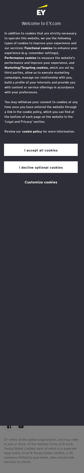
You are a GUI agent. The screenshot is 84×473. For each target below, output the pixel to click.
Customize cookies (41, 181)
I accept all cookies (41, 149)
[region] (42, 213)
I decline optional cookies (41, 167)
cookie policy (32, 131)
